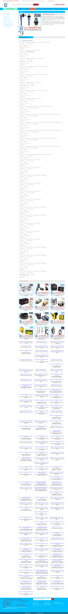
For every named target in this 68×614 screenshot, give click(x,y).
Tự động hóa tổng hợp (7, 26)
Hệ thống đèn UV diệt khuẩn (8, 24)
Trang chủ (21, 11)
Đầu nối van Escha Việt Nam (30, 11)
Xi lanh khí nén (6, 18)
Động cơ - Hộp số (36, 602)
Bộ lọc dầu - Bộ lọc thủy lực (8, 22)
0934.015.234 (59, 4)
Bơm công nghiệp (46, 602)
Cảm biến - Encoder (7, 20)
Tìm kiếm (35, 4)
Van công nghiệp (57, 602)
